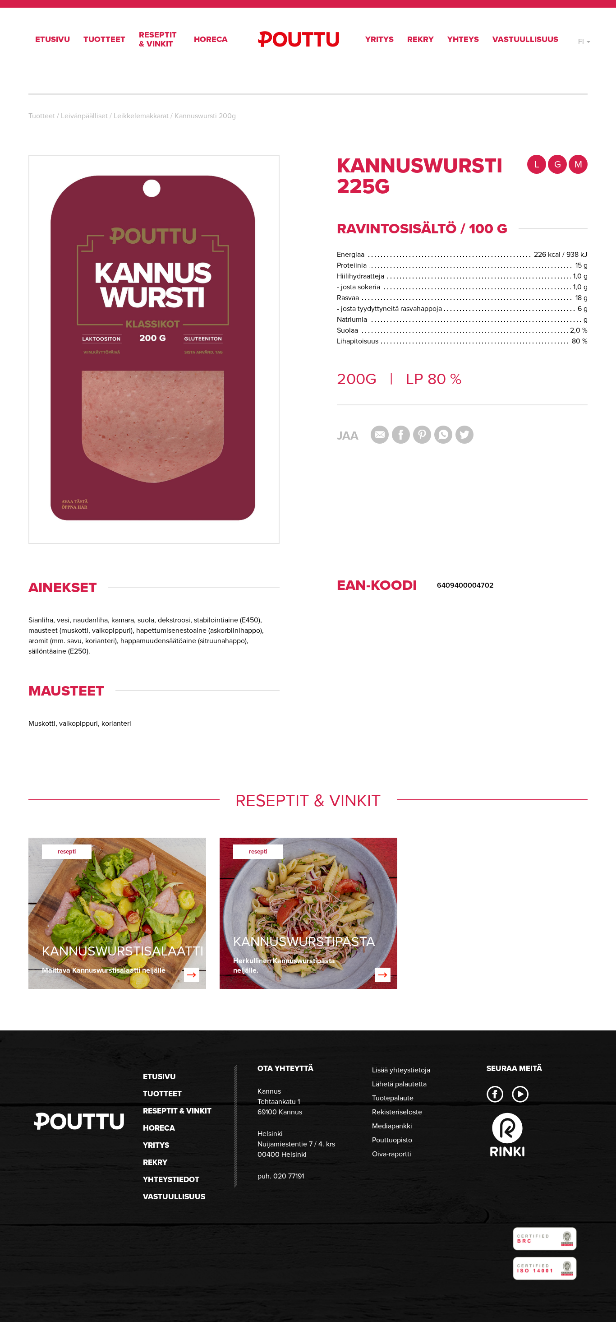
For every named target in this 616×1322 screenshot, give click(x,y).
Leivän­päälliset (84, 116)
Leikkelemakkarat (141, 116)
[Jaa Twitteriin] (464, 435)
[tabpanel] (117, 913)
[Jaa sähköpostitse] (380, 435)
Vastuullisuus (525, 39)
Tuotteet (104, 39)
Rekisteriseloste (397, 1112)
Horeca (211, 39)
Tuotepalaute (393, 1098)
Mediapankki (392, 1126)
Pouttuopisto (392, 1140)
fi (582, 41)
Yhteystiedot (171, 1179)
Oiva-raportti (391, 1154)
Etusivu (52, 39)
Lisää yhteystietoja (401, 1070)
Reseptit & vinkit (158, 39)
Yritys (379, 39)
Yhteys (463, 39)
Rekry (420, 39)
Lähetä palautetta (399, 1084)
